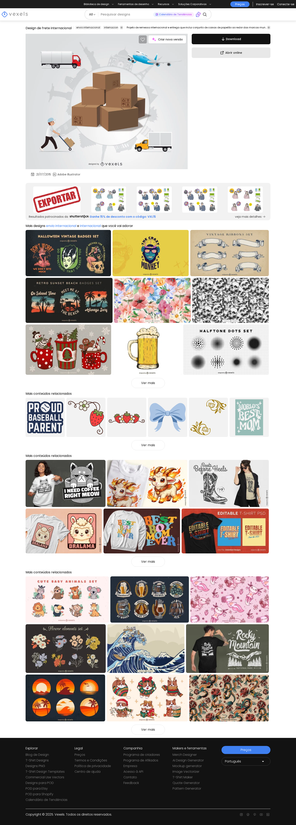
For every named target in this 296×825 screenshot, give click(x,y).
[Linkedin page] (267, 814)
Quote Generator (186, 783)
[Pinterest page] (254, 814)
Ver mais (148, 383)
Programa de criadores (141, 754)
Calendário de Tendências (46, 799)
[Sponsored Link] (57, 199)
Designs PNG (35, 766)
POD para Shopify (39, 794)
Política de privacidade (93, 766)
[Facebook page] (247, 814)
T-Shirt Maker (183, 777)
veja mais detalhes (248, 217)
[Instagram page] (241, 814)
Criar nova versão (170, 39)
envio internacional (88, 27)
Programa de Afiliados (140, 760)
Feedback (131, 783)
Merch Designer (185, 754)
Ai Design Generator (188, 760)
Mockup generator (187, 766)
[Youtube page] (261, 814)
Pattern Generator (187, 788)
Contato (130, 777)
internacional (112, 27)
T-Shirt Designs (37, 760)
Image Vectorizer (186, 771)
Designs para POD (40, 783)
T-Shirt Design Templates (45, 771)
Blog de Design (37, 754)
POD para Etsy (37, 788)
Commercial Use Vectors (45, 777)
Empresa (130, 766)
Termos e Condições (91, 760)
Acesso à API (133, 771)
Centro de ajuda (87, 771)
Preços (80, 754)
